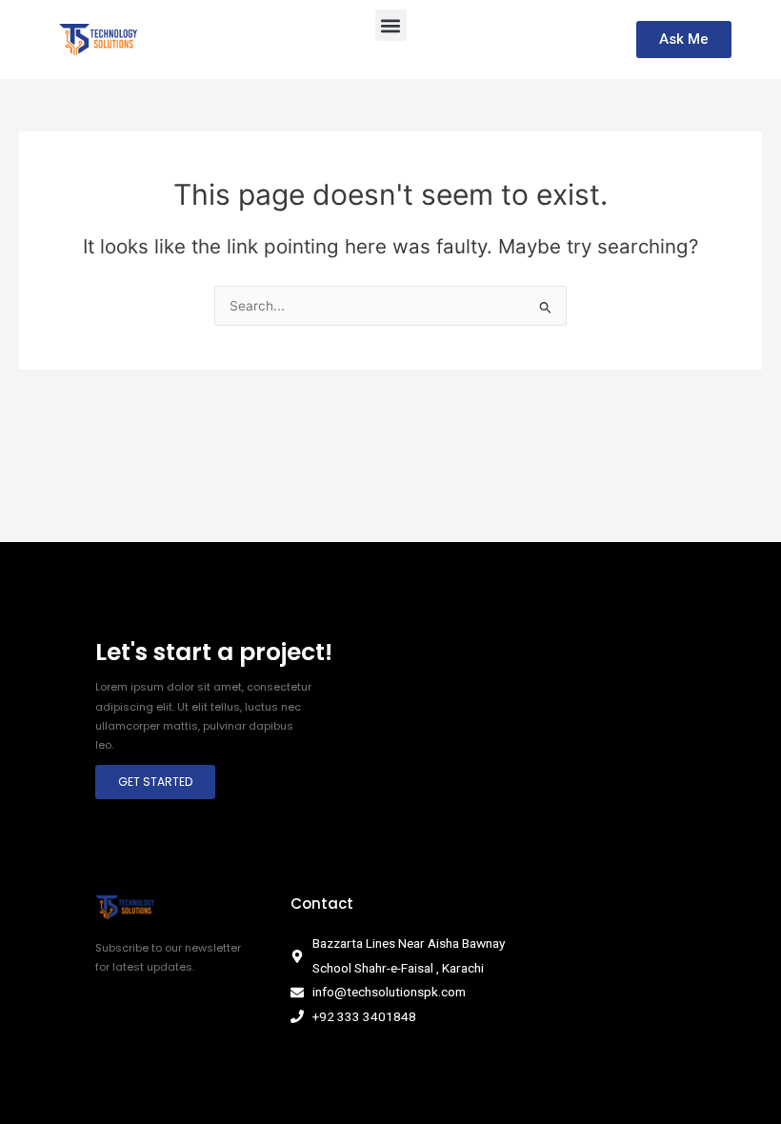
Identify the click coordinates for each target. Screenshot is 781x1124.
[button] (391, 25)
